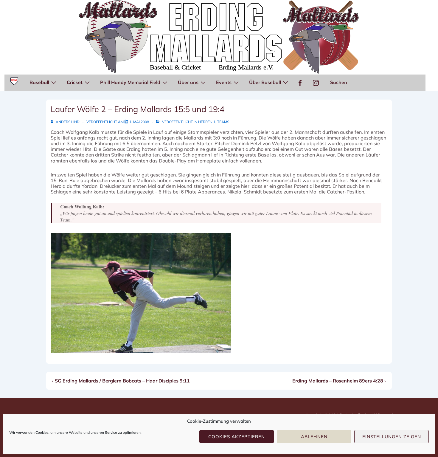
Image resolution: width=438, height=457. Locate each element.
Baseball (39, 82)
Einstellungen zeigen (391, 436)
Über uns (188, 82)
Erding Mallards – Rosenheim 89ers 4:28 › (339, 381)
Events (224, 82)
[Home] (14, 83)
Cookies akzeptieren (236, 436)
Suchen (338, 82)
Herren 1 (206, 122)
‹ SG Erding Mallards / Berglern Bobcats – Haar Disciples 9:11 (121, 381)
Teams (223, 122)
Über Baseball (265, 82)
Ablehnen (314, 436)
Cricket (75, 82)
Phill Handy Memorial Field (130, 82)
